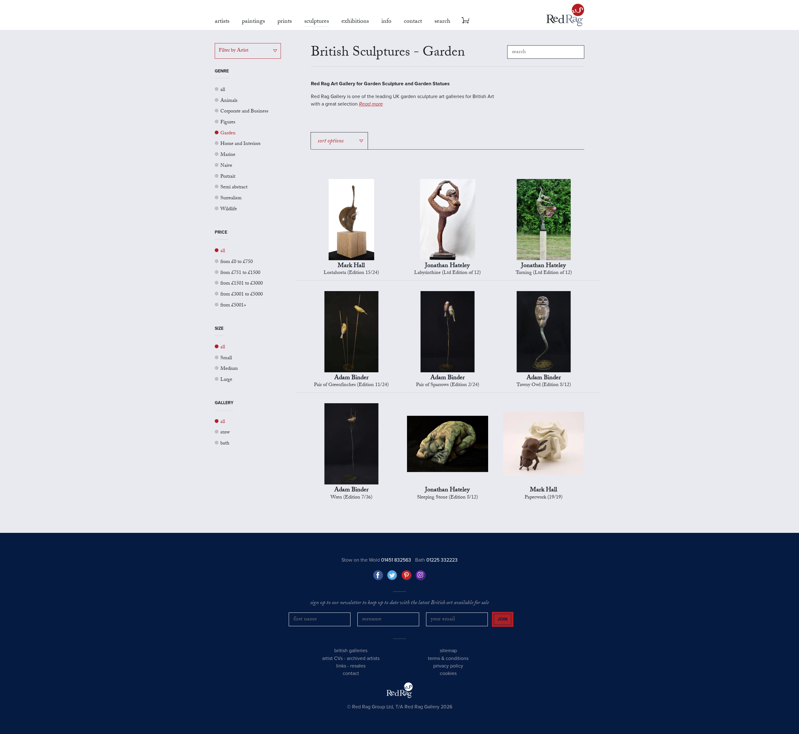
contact (351, 673)
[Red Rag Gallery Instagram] (421, 575)
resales (357, 666)
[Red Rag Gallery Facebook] (378, 575)
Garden (228, 133)
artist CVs (332, 658)
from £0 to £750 (236, 262)
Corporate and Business (244, 111)
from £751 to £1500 (240, 273)
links (341, 666)
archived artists (363, 658)
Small (226, 358)
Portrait (227, 177)
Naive (226, 166)
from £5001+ (233, 305)
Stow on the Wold (376, 560)
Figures (227, 122)
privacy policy (448, 666)
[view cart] (465, 20)
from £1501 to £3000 (241, 284)
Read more (371, 104)
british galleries (350, 650)
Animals (229, 101)
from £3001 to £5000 (241, 294)
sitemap (448, 650)
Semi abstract (234, 187)
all (222, 90)
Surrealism (231, 198)
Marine (227, 155)
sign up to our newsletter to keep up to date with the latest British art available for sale (399, 603)
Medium (229, 369)
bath (224, 443)
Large (226, 380)
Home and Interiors (240, 144)
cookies (448, 673)
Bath (436, 560)
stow (225, 433)
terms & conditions (448, 658)
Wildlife (228, 209)
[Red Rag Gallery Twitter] (392, 575)
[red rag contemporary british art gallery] (565, 15)
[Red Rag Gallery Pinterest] (407, 575)
